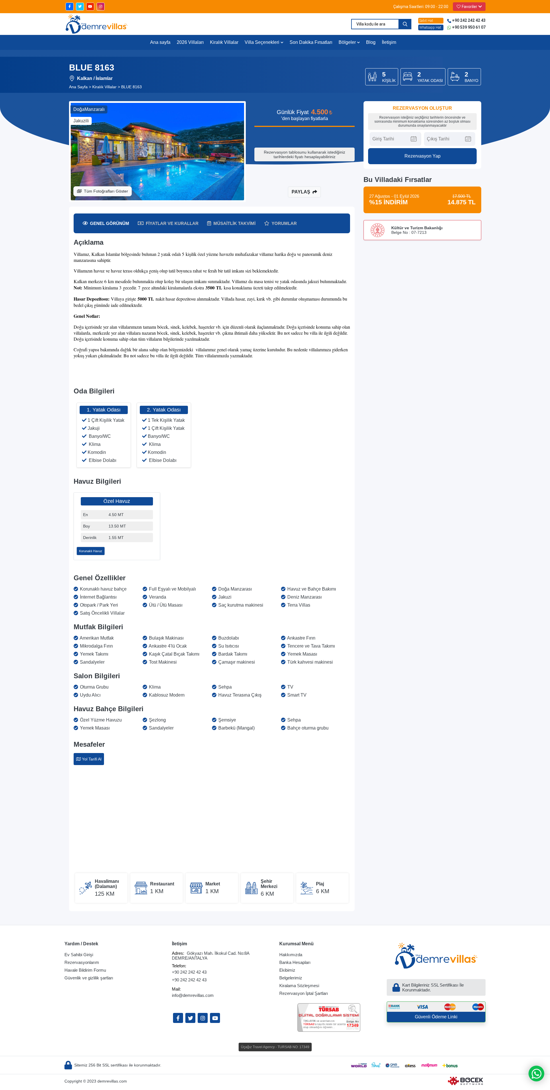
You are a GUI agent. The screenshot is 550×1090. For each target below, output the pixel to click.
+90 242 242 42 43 (189, 972)
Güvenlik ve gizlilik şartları (88, 977)
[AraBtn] (404, 24)
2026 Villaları (190, 42)
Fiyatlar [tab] (172, 223)
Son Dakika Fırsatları (311, 42)
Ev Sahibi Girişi (78, 954)
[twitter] (80, 7)
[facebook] (70, 7)
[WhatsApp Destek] (536, 1074)
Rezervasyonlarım (81, 962)
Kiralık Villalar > (106, 87)
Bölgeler (347, 42)
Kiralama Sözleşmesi (299, 985)
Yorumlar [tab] (284, 223)
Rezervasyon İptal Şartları (303, 993)
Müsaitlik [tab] (234, 223)
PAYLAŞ (301, 191)
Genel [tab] (109, 223)
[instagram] (101, 7)
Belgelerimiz (290, 977)
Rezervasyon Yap (422, 156)
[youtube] (90, 7)
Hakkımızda (290, 954)
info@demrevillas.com (193, 995)
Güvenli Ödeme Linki (436, 1016)
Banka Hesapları (295, 962)
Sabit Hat (426, 21)
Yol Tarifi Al (91, 759)
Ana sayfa (160, 42)
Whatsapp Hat (430, 28)
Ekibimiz (287, 970)
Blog (371, 42)
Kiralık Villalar (224, 42)
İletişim (389, 42)
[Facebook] (178, 1018)
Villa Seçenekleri (262, 42)
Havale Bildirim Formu (85, 970)
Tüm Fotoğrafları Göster (106, 191)
